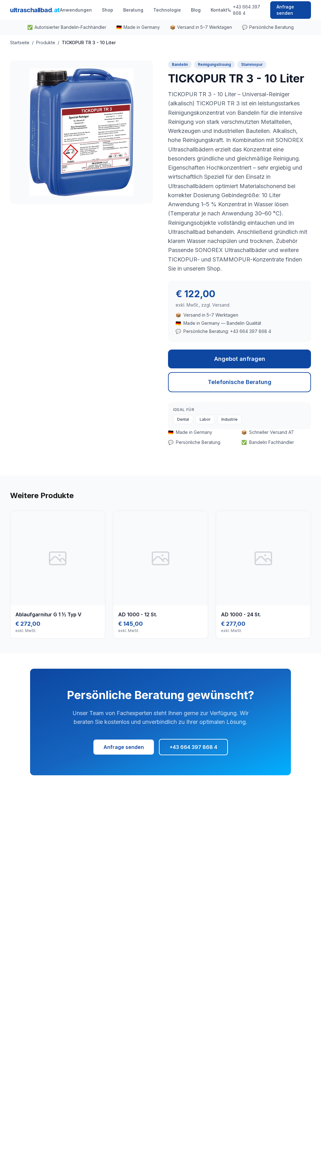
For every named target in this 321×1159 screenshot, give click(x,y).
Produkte (45, 42)
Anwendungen (76, 10)
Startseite (19, 42)
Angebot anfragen (239, 359)
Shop (107, 10)
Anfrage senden (285, 10)
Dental (183, 419)
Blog (196, 10)
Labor (205, 419)
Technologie (167, 10)
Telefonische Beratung (239, 382)
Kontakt (219, 10)
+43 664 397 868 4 (246, 10)
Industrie (229, 419)
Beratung (133, 10)
